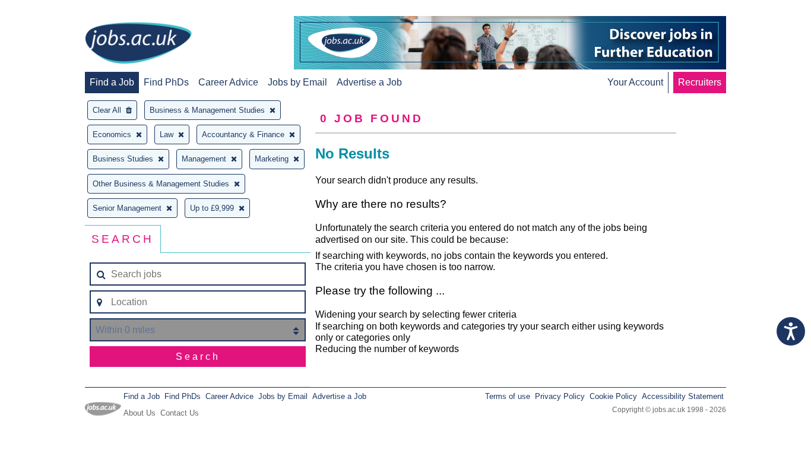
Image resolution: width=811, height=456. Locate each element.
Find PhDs (166, 82)
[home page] (138, 44)
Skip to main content (47, 10)
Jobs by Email (297, 82)
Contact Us (179, 412)
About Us (139, 412)
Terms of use (507, 396)
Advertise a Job (369, 82)
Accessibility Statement (683, 396)
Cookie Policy (613, 396)
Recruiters (699, 82)
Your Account (635, 82)
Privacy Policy (560, 396)
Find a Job (112, 82)
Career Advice (228, 82)
